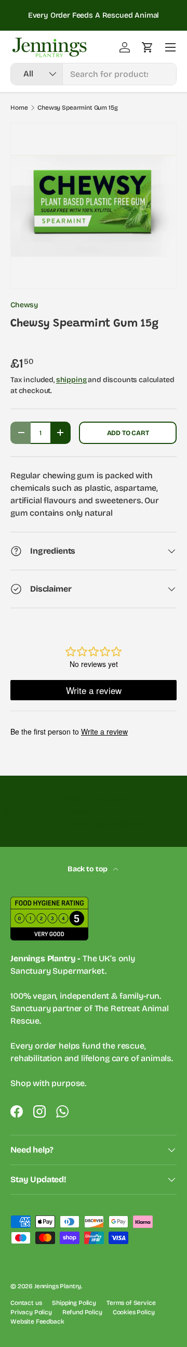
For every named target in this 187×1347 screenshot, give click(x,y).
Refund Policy (82, 1312)
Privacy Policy (31, 1312)
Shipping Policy (74, 1302)
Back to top (88, 869)
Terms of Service (130, 1302)
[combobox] (93, 74)
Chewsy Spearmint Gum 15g (77, 107)
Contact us (26, 1302)
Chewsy (24, 304)
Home (19, 107)
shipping (71, 379)
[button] (147, 47)
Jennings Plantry (57, 1286)
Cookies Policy (134, 1312)
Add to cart (128, 433)
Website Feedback (37, 1321)
